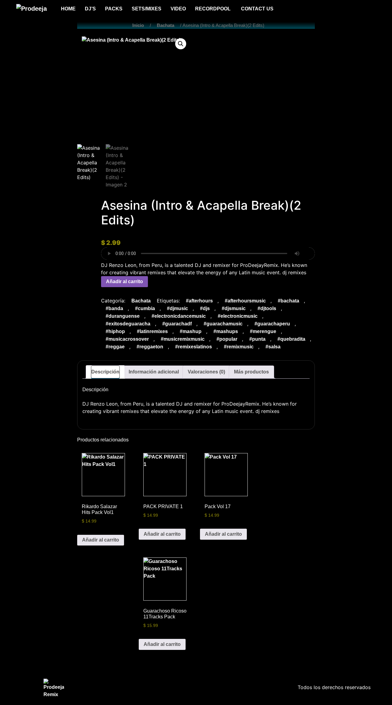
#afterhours (199, 300)
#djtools (267, 308)
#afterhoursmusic (245, 300)
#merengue (263, 331)
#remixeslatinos (193, 346)
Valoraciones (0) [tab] (206, 371)
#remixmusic (239, 346)
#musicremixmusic (183, 339)
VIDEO (178, 8)
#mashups (225, 331)
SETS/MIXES (146, 8)
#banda (114, 308)
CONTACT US (257, 8)
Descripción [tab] (105, 371)
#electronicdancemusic (179, 316)
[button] (180, 43)
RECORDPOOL (213, 8)
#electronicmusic (238, 316)
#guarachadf (177, 323)
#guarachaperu (272, 323)
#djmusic (177, 308)
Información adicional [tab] (154, 371)
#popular (227, 339)
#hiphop (115, 331)
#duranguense (123, 316)
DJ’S (90, 8)
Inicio (138, 25)
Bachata (165, 25)
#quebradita (291, 339)
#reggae (115, 346)
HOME (68, 8)
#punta (257, 339)
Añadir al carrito (124, 281)
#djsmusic (234, 308)
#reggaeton (150, 346)
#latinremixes (152, 331)
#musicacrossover (127, 339)
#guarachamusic (223, 323)
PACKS (114, 8)
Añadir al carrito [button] (100, 539)
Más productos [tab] (251, 371)
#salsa (273, 346)
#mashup (191, 331)
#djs (205, 308)
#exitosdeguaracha (128, 323)
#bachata (288, 300)
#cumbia (145, 308)
